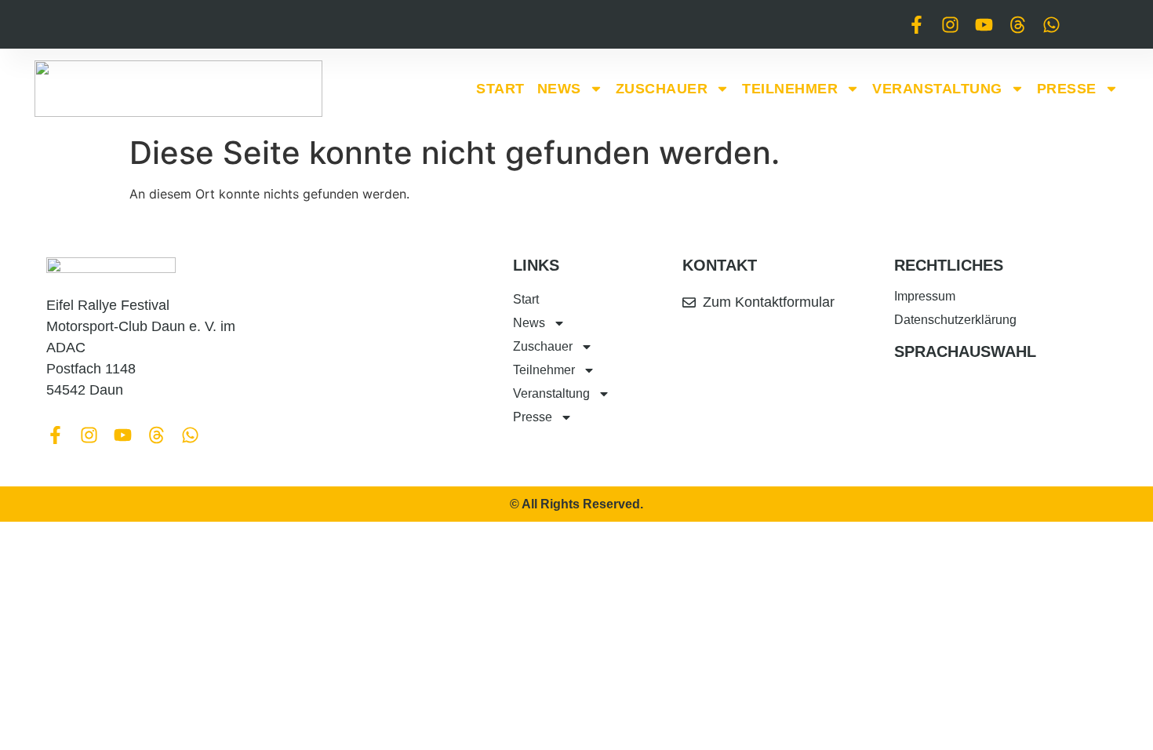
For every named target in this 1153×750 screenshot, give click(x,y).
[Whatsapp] (1051, 25)
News (559, 88)
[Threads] (1018, 25)
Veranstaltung (937, 88)
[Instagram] (950, 25)
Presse (1067, 88)
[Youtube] (984, 25)
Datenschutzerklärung (955, 319)
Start (500, 88)
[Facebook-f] (916, 25)
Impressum (924, 296)
